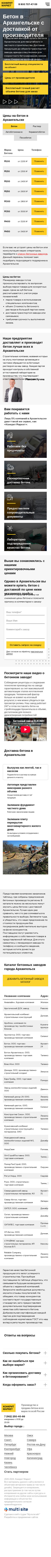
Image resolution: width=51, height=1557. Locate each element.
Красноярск (34, 1453)
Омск (30, 1435)
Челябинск (10, 1467)
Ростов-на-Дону (36, 1444)
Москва (8, 1435)
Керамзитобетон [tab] (37, 132)
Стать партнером (16, 1471)
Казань (8, 1462)
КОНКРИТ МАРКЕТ (7, 4)
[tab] (25, 772)
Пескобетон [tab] (25, 137)
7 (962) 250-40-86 (14, 1416)
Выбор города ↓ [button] (14, 1426)
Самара (31, 1440)
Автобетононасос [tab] (14, 132)
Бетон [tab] (14, 126)
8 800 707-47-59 (27, 4)
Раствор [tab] (37, 126)
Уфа (29, 1449)
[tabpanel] (25, 857)
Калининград (34, 1458)
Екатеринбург (12, 1449)
